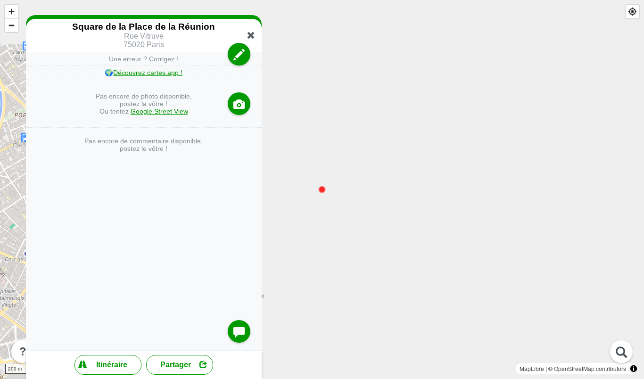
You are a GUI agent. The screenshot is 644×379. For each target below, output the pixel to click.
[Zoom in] (11, 11)
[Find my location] (632, 11)
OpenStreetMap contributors (590, 368)
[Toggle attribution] (633, 368)
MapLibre (532, 368)
